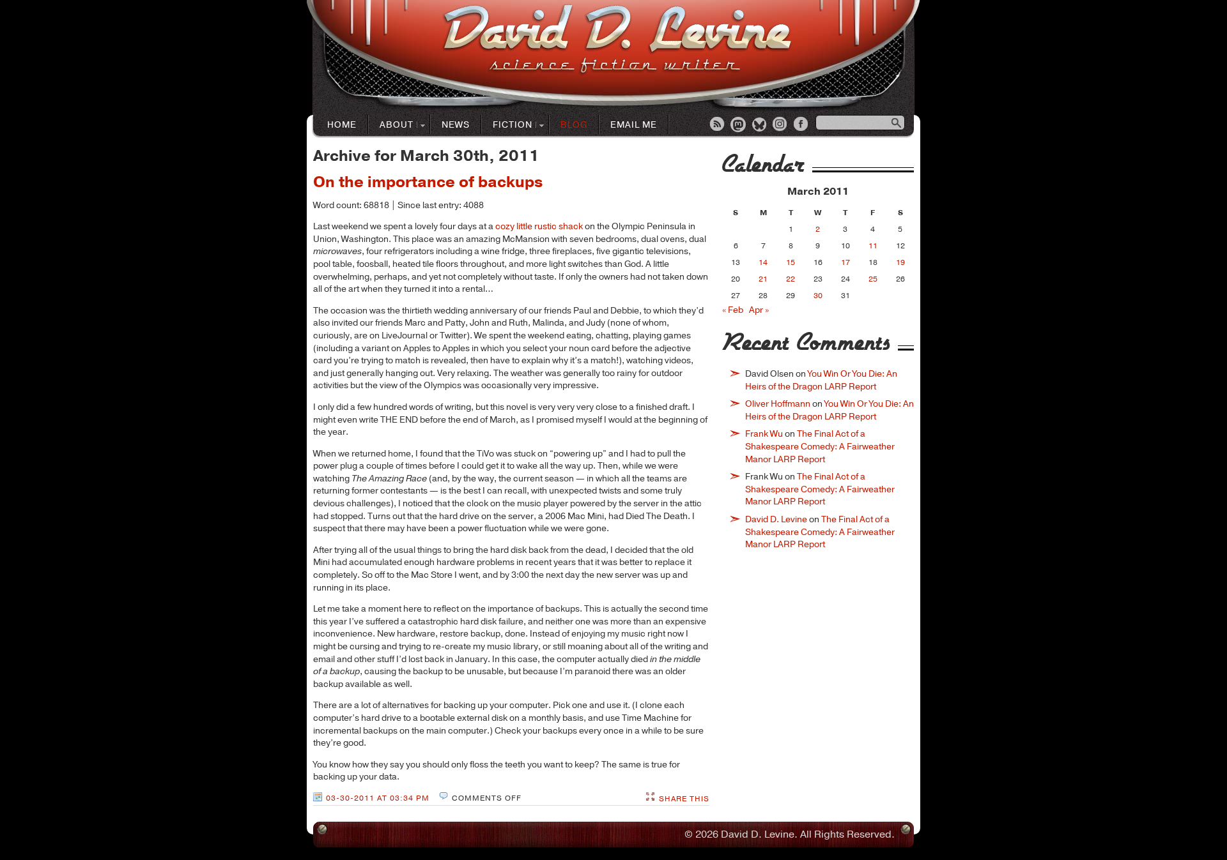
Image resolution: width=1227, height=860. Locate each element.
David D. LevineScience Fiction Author (617, 40)
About (391, 125)
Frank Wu (764, 434)
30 (818, 295)
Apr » (759, 310)
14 (763, 262)
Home (342, 125)
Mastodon (738, 125)
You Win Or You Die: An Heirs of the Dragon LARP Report (821, 380)
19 (900, 262)
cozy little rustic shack (539, 226)
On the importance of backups (428, 182)
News (456, 125)
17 (845, 262)
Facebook (802, 125)
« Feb (732, 310)
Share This (684, 799)
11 (872, 246)
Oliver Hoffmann (777, 404)
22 (790, 279)
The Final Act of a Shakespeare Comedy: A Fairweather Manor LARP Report (820, 446)
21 (763, 279)
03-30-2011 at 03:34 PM (377, 798)
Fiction (507, 125)
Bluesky (760, 125)
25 (872, 279)
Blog (573, 125)
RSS (717, 125)
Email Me (633, 125)
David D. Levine (776, 519)
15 (790, 262)
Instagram (781, 125)
